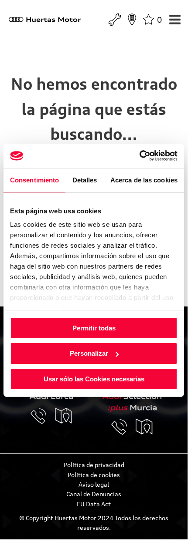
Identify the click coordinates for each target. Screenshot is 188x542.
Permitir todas (94, 327)
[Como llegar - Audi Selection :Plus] (144, 427)
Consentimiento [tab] (34, 179)
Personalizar (89, 353)
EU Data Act (94, 504)
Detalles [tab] (84, 179)
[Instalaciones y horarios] (131, 19)
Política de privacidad (94, 464)
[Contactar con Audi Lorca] (43, 416)
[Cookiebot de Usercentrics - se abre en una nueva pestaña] (139, 156)
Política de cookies (94, 474)
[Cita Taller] (115, 19)
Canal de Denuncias (93, 494)
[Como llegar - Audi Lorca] (63, 416)
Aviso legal (94, 484)
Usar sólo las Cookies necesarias (94, 379)
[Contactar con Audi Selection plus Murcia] (123, 427)
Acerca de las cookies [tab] (144, 179)
